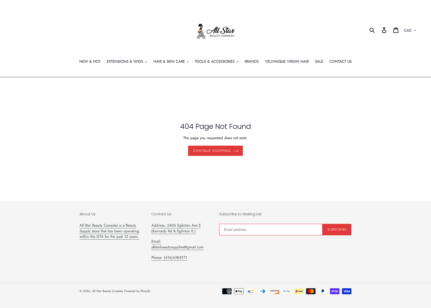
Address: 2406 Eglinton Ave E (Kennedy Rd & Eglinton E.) (176, 228)
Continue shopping (212, 150)
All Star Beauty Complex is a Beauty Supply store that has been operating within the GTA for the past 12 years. (109, 231)
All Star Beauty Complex (107, 291)
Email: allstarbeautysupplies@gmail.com (177, 244)
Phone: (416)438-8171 (169, 257)
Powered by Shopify (137, 291)
